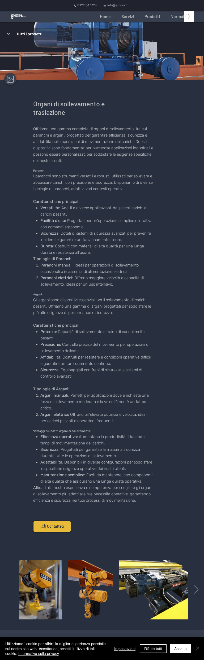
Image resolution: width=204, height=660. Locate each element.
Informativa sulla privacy (38, 653)
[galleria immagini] (10, 79)
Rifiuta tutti (153, 648)
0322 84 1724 (87, 5)
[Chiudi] (197, 648)
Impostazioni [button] (124, 648)
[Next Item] (196, 590)
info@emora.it (117, 5)
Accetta (180, 648)
